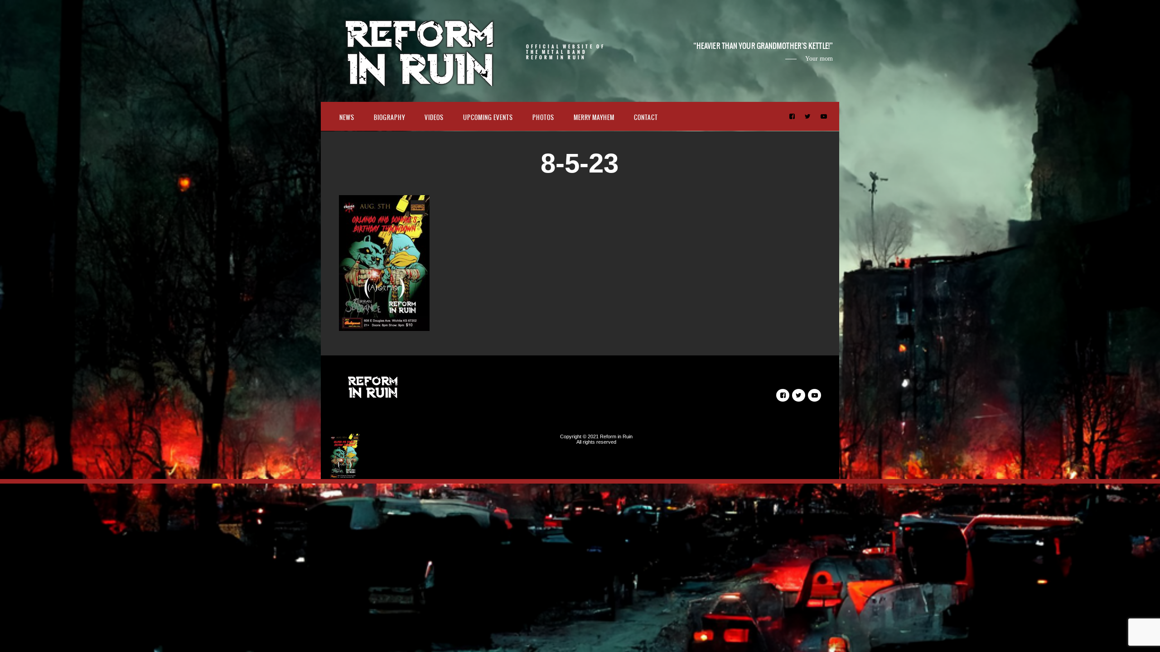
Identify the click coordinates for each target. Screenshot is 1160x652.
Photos (543, 117)
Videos (434, 117)
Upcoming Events (488, 117)
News (346, 117)
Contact (646, 117)
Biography (389, 117)
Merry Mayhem (594, 117)
